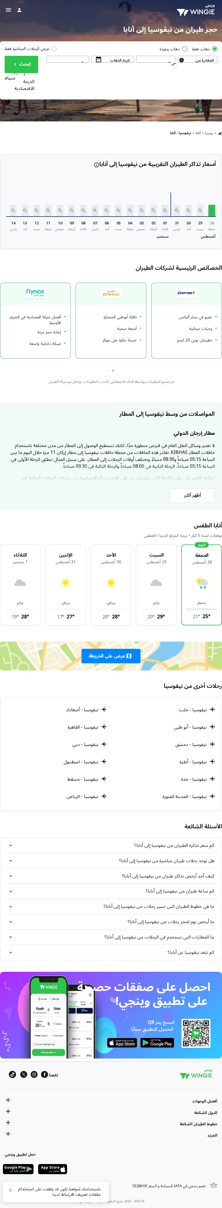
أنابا (198, 133)
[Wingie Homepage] (197, 10)
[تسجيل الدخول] (19, 10)
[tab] (113, 371)
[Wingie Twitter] (23, 1075)
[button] (211, 210)
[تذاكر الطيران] (220, 133)
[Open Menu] (8, 10)
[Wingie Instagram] (34, 1075)
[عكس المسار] (173, 65)
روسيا (209, 133)
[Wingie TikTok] (12, 1075)
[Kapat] (10, 1191)
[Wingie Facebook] (44, 1075)
